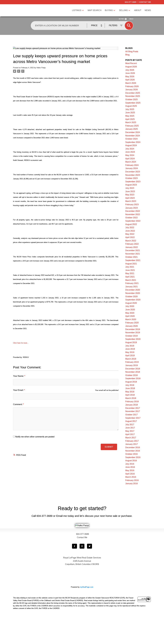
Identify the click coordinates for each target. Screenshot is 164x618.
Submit (109, 447)
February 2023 (132, 204)
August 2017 (131, 421)
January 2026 (131, 90)
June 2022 (130, 231)
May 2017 (129, 431)
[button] (74, 546)
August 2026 (131, 67)
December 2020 (132, 290)
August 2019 (131, 342)
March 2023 (130, 201)
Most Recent (131, 63)
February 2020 (132, 323)
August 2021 (131, 264)
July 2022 (129, 227)
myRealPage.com (86, 587)
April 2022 (130, 237)
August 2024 (131, 145)
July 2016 (129, 464)
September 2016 (132, 457)
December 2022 (132, 211)
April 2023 (130, 198)
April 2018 (130, 395)
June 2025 (130, 112)
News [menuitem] (148, 10)
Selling (123, 10)
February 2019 (132, 362)
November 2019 (132, 332)
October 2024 (131, 139)
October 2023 (131, 178)
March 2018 (130, 398)
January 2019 (131, 365)
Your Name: (18, 376)
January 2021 (131, 287)
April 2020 (130, 316)
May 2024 (129, 155)
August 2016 (131, 460)
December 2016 (132, 447)
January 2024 (131, 168)
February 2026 (132, 86)
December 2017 (132, 408)
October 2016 (131, 454)
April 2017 (130, 434)
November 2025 (132, 96)
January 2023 (131, 208)
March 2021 (130, 280)
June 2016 (130, 467)
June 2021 (130, 270)
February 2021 (132, 283)
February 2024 (132, 165)
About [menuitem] (137, 10)
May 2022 (129, 234)
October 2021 (131, 257)
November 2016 (132, 451)
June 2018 (130, 388)
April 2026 (130, 80)
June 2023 (130, 191)
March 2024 (130, 162)
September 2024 (132, 142)
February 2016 (132, 480)
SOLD (131, 19)
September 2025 (132, 103)
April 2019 (130, 355)
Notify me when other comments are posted (34, 437)
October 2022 (131, 218)
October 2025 (131, 99)
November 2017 (132, 411)
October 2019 (131, 336)
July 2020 (129, 306)
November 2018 (132, 372)
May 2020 (129, 313)
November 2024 (132, 136)
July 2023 (129, 188)
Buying (109, 10)
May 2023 (129, 195)
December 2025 (132, 93)
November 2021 (132, 254)
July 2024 (129, 149)
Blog (127, 55)
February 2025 (132, 126)
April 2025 (130, 119)
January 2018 (131, 405)
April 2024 (130, 159)
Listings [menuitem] (76, 10)
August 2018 (131, 382)
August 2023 (131, 185)
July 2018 (129, 385)
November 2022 (132, 214)
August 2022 (131, 224)
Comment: (18, 404)
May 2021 (129, 273)
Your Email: (18, 390)
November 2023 (132, 175)
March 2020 (130, 319)
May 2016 (129, 470)
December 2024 (132, 132)
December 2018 (132, 369)
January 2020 (131, 326)
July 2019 (129, 346)
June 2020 (130, 309)
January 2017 (131, 444)
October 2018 (131, 375)
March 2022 (130, 241)
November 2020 (132, 293)
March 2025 (130, 122)
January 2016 (131, 483)
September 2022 (132, 221)
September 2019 (132, 339)
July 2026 (129, 70)
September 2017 (132, 418)
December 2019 (132, 329)
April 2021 (130, 277)
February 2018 (132, 401)
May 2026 (129, 76)
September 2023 (132, 181)
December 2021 (132, 250)
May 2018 (129, 392)
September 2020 (132, 300)
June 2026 (130, 73)
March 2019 (130, 359)
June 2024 (130, 152)
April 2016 (130, 474)
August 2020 (131, 303)
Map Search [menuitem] (94, 10)
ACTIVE (121, 19)
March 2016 (130, 477)
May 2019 (129, 352)
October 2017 (131, 415)
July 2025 (129, 109)
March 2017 (130, 437)
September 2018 (132, 378)
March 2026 (130, 83)
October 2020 (131, 296)
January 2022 (131, 247)
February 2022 (132, 244)
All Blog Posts (131, 51)
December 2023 (132, 172)
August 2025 (131, 106)
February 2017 (132, 441)
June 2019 (130, 349)
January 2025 (131, 129)
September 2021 (132, 260)
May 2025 (129, 116)
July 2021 (129, 267)
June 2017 (130, 428)
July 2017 (129, 424)
